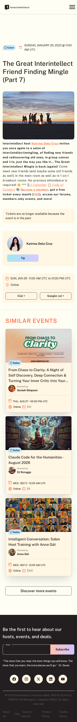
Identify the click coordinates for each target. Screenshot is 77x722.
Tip (23, 258)
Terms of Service (26, 714)
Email (8, 645)
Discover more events (38, 591)
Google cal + (55, 296)
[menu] (72, 7)
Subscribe (62, 649)
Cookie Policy (63, 714)
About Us (6, 714)
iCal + (21, 296)
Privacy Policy (46, 714)
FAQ (17, 714)
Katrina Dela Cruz (45, 143)
